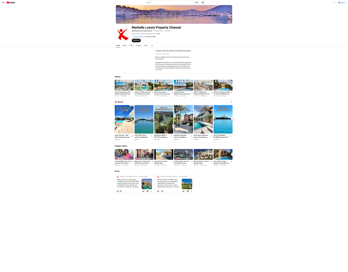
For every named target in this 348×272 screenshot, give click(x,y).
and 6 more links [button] (151, 36)
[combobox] (170, 2)
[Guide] (3, 2)
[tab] (118, 45)
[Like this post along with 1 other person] (158, 191)
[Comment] (147, 191)
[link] (134, 184)
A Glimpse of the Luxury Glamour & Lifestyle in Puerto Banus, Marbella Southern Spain (173, 50)
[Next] (233, 85)
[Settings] (334, 2)
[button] (158, 70)
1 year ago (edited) (142, 176)
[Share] (143, 191)
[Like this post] (117, 191)
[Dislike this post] (120, 191)
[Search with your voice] (203, 2)
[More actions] (133, 92)
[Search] (197, 2)
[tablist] (174, 45)
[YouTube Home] (10, 2)
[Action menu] (151, 191)
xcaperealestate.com (139, 36)
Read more (158, 69)
